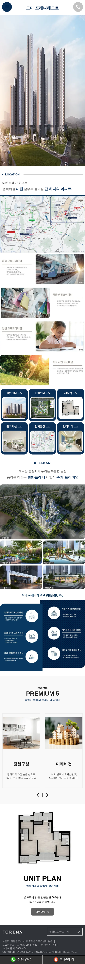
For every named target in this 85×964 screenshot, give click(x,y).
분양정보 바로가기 (59, 931)
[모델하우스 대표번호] (78, 7)
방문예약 (67, 959)
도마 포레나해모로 (42, 8)
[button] (38, 795)
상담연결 (24, 959)
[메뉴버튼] (7, 7)
